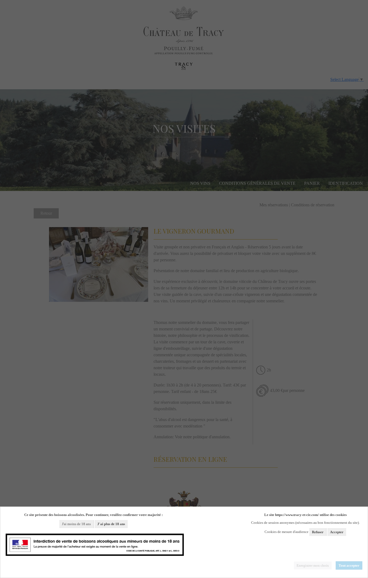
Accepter (336, 532)
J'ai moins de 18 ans (76, 524)
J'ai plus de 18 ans (111, 524)
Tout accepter (349, 565)
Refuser (318, 532)
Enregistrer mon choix (313, 565)
